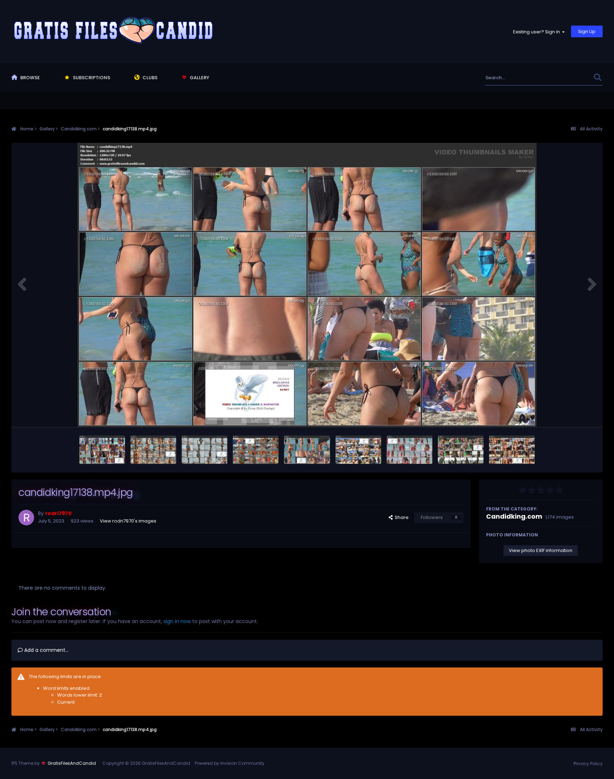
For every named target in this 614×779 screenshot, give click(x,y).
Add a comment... (46, 650)
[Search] (598, 78)
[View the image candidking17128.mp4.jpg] (512, 450)
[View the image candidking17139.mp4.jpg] (256, 450)
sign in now (177, 621)
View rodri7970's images (128, 521)
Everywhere (571, 78)
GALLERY (199, 77)
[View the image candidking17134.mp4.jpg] (409, 450)
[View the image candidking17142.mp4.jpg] (153, 450)
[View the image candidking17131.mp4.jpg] (461, 450)
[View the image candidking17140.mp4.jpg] (204, 450)
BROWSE (29, 77)
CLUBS (149, 77)
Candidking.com (514, 516)
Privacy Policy (588, 764)
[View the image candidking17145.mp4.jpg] (102, 450)
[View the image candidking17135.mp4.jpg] (358, 450)
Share (401, 517)
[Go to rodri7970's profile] (26, 517)
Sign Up (587, 31)
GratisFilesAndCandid (72, 763)
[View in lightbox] (307, 285)
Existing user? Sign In (537, 31)
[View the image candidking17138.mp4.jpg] (307, 450)
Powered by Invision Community (229, 763)
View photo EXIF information (540, 550)
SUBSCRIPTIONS (91, 77)
